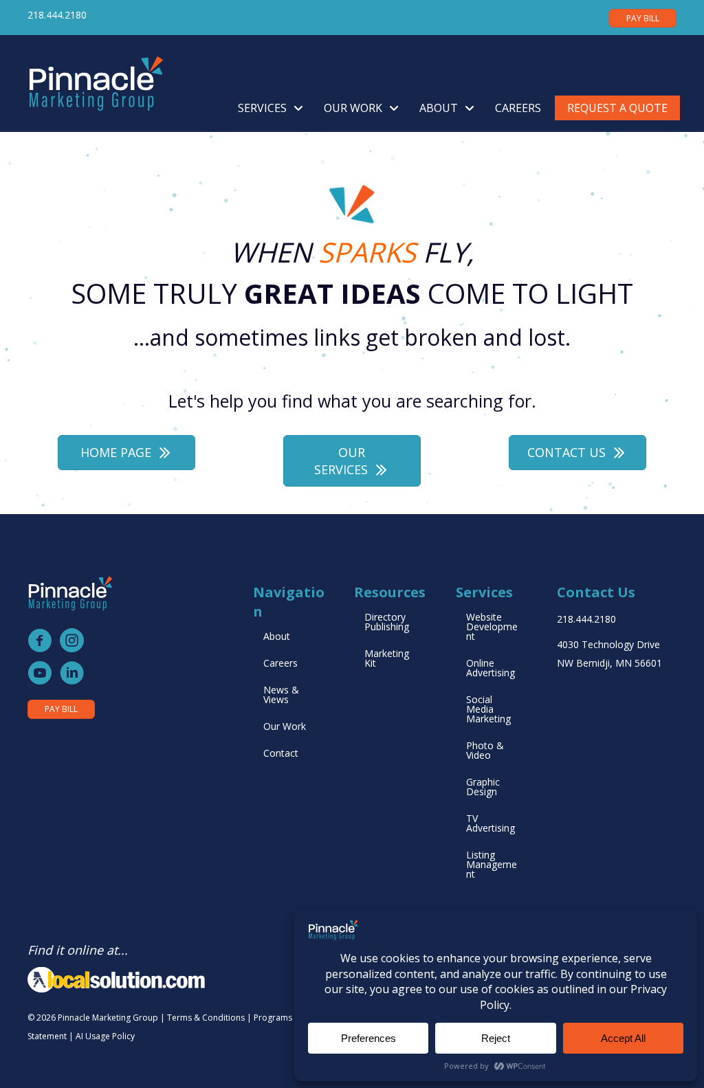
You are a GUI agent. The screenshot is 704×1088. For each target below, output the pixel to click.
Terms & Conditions (206, 1017)
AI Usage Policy (105, 1036)
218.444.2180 (57, 14)
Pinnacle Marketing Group (108, 1017)
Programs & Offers (290, 1017)
